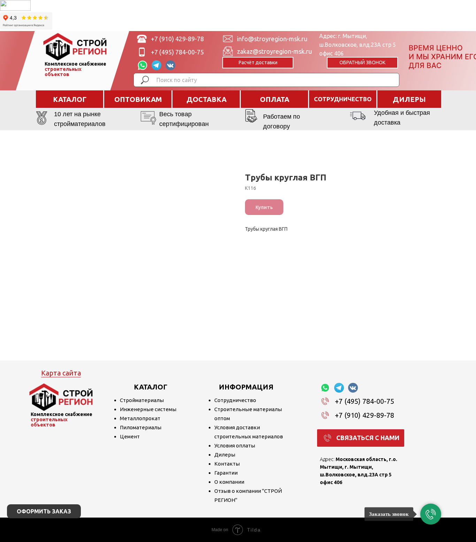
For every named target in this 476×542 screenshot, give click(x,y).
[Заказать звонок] (430, 514)
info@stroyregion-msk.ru (272, 38)
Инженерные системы (148, 409)
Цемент (130, 436)
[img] (75, 47)
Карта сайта (61, 373)
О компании (229, 482)
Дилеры (224, 455)
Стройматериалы (142, 400)
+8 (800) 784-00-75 (177, 65)
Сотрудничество (235, 400)
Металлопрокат (140, 418)
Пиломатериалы (140, 427)
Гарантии (226, 473)
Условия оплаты (234, 445)
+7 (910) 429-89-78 (177, 38)
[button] (362, 62)
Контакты (227, 464)
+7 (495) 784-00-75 (177, 52)
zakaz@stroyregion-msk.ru (274, 51)
